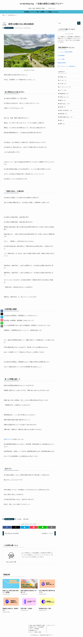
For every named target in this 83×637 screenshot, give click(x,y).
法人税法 (19, 519)
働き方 (63, 100)
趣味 (62, 123)
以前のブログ (8, 439)
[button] (7, 527)
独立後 (63, 107)
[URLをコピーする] (51, 527)
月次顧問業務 (61, 55)
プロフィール (50, 625)
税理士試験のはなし (9, 28)
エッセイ (63, 80)
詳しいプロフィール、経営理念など (67, 66)
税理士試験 (25, 519)
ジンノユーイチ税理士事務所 (65, 52)
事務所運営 (64, 93)
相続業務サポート (33, 630)
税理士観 (63, 113)
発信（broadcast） (66, 110)
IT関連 (63, 77)
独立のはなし (65, 103)
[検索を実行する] (78, 23)
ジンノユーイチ (11, 562)
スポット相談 (61, 59)
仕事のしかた (64, 97)
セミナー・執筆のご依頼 (35, 632)
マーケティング (65, 87)
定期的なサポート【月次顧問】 (36, 627)
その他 (63, 83)
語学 (62, 120)
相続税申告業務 (62, 62)
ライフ (63, 90)
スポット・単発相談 (34, 628)
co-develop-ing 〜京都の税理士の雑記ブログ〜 (41, 4)
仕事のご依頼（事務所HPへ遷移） (37, 625)
